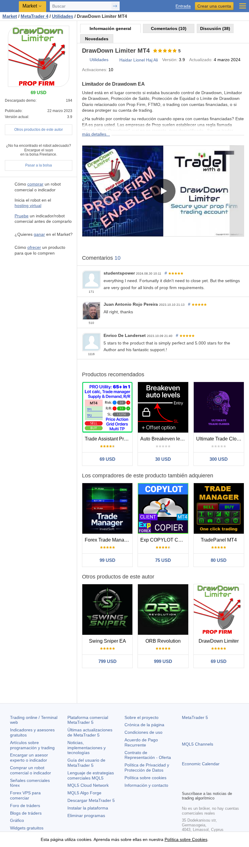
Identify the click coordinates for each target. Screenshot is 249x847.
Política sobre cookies (145, 777)
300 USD (219, 459)
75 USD (163, 560)
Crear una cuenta (214, 6)
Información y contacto (146, 785)
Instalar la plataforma (87, 808)
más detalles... (96, 134)
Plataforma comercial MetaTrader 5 (87, 720)
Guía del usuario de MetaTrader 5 (86, 763)
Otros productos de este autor (38, 129)
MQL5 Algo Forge (84, 792)
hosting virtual (28, 205)
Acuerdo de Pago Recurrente (141, 742)
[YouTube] (214, 785)
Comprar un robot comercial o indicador (30, 770)
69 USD (107, 459)
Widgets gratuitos (26, 828)
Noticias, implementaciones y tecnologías (86, 747)
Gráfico (17, 820)
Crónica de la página (144, 724)
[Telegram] (195, 785)
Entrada (183, 6)
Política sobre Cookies (186, 839)
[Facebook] (185, 785)
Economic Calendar (201, 763)
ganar (39, 234)
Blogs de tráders (26, 813)
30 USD (163, 459)
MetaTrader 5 (195, 717)
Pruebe (22, 215)
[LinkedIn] (224, 785)
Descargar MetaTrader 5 (91, 800)
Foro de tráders (25, 805)
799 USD (107, 661)
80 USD (219, 560)
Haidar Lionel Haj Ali (138, 60)
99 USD (107, 560)
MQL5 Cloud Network (88, 785)
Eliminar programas (86, 815)
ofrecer (34, 247)
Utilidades (99, 59)
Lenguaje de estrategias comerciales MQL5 (90, 775)
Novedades (96, 38)
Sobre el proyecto (141, 717)
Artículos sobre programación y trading (32, 745)
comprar (35, 184)
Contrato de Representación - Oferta (147, 755)
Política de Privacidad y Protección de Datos (146, 768)
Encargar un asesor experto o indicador (29, 758)
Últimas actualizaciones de (89, 732)
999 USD (163, 661)
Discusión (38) (215, 28)
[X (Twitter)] (205, 785)
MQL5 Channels (197, 744)
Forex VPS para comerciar (25, 795)
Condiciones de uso (143, 732)
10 (117, 258)
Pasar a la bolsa (38, 165)
